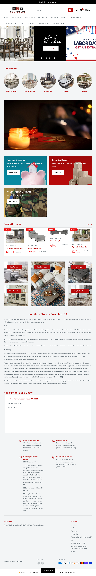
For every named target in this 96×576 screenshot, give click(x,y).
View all (90, 224)
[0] (81, 10)
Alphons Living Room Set (79, 247)
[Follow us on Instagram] (42, 563)
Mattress (53, 17)
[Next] (92, 81)
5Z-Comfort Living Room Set (14, 248)
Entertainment (9, 23)
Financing (31, 23)
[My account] (77, 10)
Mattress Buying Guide (78, 543)
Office (63, 17)
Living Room (15, 17)
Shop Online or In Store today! (48, 2)
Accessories (75, 17)
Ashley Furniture (11, 246)
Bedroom (41, 17)
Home (6, 17)
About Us (74, 525)
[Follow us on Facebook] (39, 563)
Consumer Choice (43, 23)
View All (90, 69)
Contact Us (74, 534)
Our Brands (74, 528)
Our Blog (73, 551)
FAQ (72, 540)
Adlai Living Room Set (34, 248)
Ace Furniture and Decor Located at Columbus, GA (79, 547)
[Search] (70, 10)
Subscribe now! (48, 571)
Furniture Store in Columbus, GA (81, 537)
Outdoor (22, 23)
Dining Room (29, 17)
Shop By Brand (57, 23)
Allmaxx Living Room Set (57, 241)
